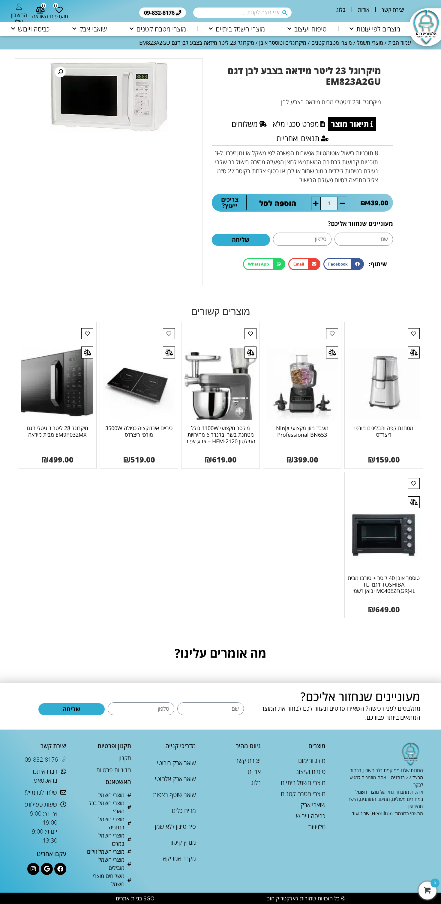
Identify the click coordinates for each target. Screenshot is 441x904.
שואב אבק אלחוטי (175, 779)
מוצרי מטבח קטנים (161, 28)
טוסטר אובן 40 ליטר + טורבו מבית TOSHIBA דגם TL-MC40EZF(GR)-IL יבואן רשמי (384, 584)
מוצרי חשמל (370, 42)
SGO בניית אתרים (135, 898)
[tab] (352, 124)
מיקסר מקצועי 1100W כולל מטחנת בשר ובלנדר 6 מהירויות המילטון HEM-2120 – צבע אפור (220, 434)
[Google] (47, 869)
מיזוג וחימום (312, 761)
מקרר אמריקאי (178, 858)
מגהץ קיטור (182, 842)
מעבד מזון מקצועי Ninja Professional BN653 (302, 431)
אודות (363, 9)
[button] (343, 264)
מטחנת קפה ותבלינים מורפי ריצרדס (383, 431)
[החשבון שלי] (19, 7)
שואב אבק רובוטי (176, 763)
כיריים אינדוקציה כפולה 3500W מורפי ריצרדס (138, 431)
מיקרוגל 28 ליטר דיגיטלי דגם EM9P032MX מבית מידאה (57, 431)
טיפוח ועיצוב (310, 28)
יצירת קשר (393, 9)
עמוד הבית (399, 42)
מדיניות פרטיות (113, 770)
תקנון (124, 758)
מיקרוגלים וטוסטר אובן (282, 42)
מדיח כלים (184, 811)
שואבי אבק (93, 28)
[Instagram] (33, 869)
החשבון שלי (19, 18)
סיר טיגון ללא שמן (175, 826)
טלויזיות (317, 827)
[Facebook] (60, 869)
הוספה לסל (281, 203)
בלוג (341, 9)
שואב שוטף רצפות (174, 795)
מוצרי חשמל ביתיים (240, 28)
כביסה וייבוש (34, 28)
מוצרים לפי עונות (378, 28)
